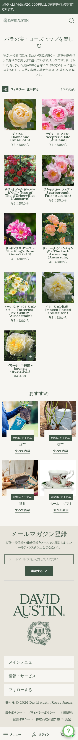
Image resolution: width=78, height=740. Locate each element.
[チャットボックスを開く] (68, 731)
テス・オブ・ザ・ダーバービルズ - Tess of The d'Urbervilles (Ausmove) (20, 194)
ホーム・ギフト (61, 504)
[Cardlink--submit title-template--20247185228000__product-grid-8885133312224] (20, 229)
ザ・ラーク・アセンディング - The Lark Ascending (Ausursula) (58, 253)
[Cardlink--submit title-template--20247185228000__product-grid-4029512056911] (20, 287)
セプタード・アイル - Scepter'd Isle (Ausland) (58, 137)
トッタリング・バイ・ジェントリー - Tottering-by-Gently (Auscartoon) (20, 311)
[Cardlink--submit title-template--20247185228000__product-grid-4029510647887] (58, 229)
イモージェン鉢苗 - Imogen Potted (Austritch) (58, 309)
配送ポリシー (21, 719)
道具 (22, 504)
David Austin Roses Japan (50, 702)
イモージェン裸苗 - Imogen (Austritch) (20, 368)
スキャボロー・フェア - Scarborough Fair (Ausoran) (58, 192)
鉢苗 (22, 445)
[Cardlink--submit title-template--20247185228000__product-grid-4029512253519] (58, 287)
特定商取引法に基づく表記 (53, 719)
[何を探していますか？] (71, 20)
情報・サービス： (24, 676)
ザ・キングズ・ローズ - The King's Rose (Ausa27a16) (20, 251)
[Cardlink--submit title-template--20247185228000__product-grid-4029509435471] (58, 114)
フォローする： (22, 690)
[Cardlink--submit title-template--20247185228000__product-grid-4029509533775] (58, 170)
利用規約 (67, 712)
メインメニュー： (24, 662)
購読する (36, 571)
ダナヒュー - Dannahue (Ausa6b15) (20, 137)
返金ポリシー (13, 712)
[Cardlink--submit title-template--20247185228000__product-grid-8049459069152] (20, 114)
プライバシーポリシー (41, 712)
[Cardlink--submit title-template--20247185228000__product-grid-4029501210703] (20, 346)
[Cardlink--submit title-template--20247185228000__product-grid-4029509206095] (20, 170)
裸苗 (60, 445)
